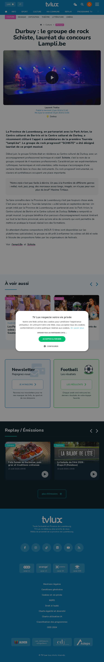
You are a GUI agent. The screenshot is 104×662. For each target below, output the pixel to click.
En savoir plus (77, 328)
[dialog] (52, 331)
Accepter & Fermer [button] (52, 339)
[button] (52, 332)
